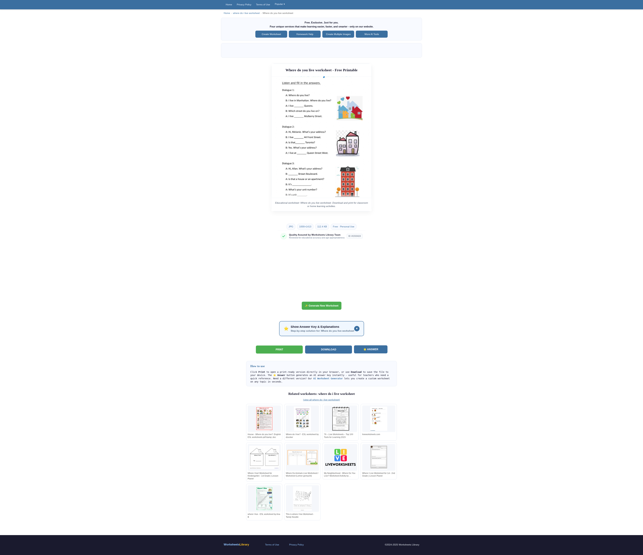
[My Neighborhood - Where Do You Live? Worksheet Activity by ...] (341, 457)
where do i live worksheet (246, 13)
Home (229, 4)
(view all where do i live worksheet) (321, 399)
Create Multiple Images (338, 34)
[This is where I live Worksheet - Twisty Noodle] (302, 498)
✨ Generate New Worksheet (321, 305)
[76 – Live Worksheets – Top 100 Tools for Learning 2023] (341, 419)
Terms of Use (263, 4)
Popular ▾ (280, 4)
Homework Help (304, 34)
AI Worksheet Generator (328, 378)
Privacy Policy (244, 4)
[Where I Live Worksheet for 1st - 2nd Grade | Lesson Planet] (379, 457)
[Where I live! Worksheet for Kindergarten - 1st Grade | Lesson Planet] (264, 457)
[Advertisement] (321, 271)
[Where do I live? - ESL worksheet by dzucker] (302, 419)
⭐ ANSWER (370, 349)
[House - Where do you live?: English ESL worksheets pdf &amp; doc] (264, 419)
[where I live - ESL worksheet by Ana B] (264, 498)
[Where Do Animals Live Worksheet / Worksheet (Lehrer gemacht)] (302, 457)
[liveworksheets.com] (379, 419)
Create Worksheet (271, 34)
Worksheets (236, 544)
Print (279, 349)
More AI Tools (372, 34)
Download (328, 349)
